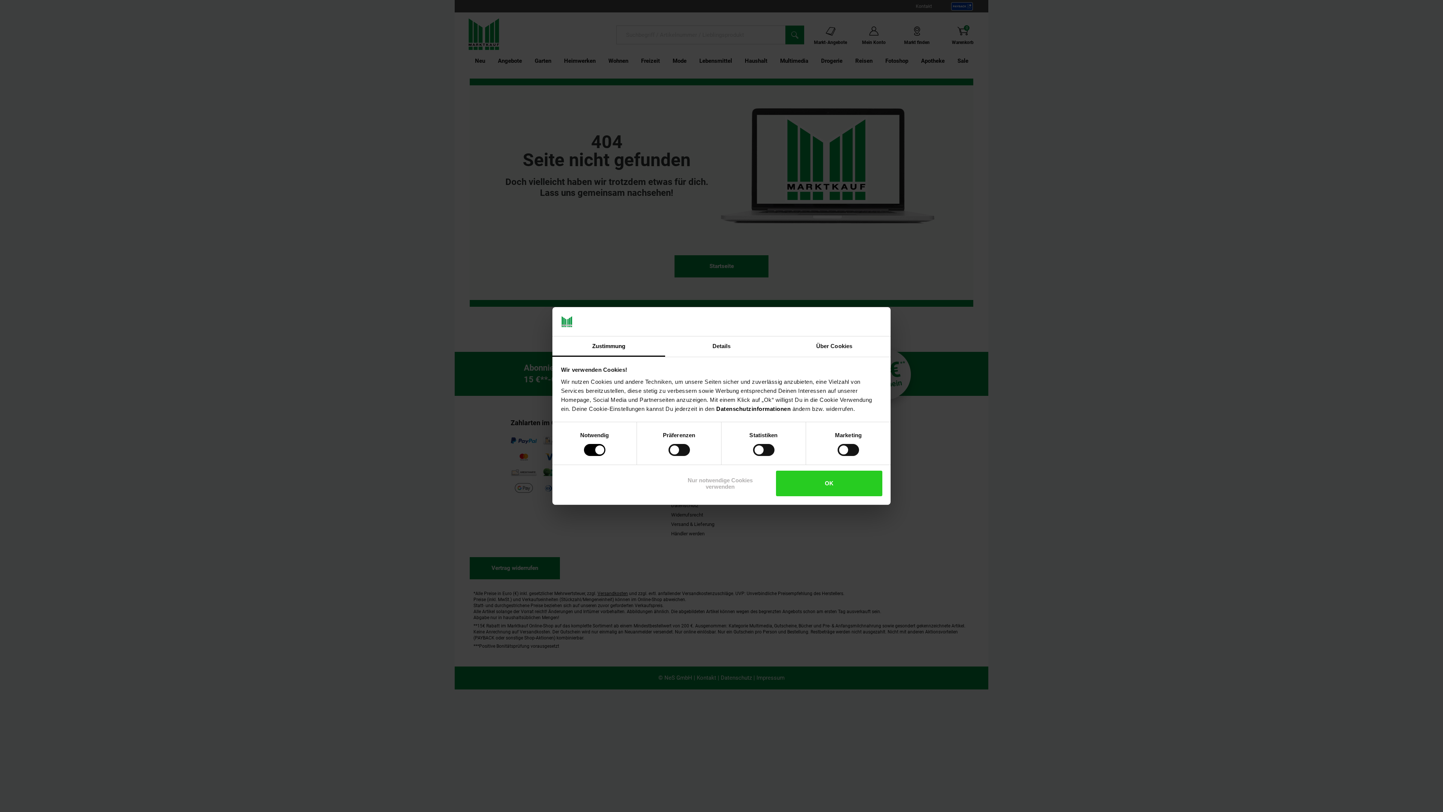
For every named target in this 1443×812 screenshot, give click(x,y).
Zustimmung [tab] (609, 346)
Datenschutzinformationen (753, 409)
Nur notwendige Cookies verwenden (720, 483)
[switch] (679, 450)
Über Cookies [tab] (834, 346)
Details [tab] (721, 346)
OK (829, 483)
